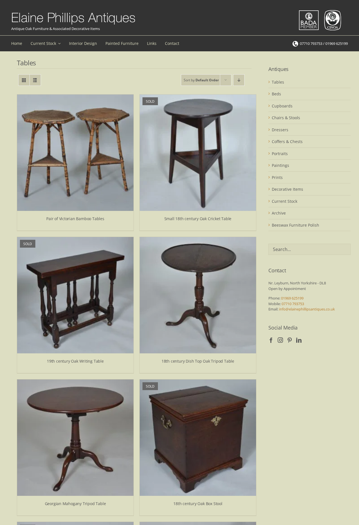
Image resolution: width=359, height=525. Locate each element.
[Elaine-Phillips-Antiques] (73, 12)
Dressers (280, 129)
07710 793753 (293, 303)
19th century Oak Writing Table (75, 361)
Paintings (280, 165)
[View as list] (35, 80)
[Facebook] (271, 340)
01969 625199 (292, 298)
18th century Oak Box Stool (197, 503)
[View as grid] (24, 80)
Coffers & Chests (287, 141)
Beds (276, 93)
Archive (279, 213)
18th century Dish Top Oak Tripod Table (198, 361)
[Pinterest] (289, 340)
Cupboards (282, 106)
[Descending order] (238, 80)
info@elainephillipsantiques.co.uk (307, 309)
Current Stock (284, 201)
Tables (278, 82)
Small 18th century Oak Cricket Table (197, 218)
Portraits (280, 153)
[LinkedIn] (299, 340)
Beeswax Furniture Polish (295, 225)
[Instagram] (280, 340)
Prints (277, 177)
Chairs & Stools (286, 117)
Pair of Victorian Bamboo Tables (75, 218)
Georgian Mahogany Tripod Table (75, 503)
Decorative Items (287, 189)
